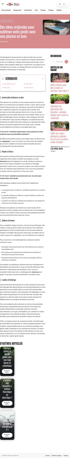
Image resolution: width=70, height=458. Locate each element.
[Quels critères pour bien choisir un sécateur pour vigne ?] (59, 77)
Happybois (6, 141)
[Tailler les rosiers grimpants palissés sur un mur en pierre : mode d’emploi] (59, 126)
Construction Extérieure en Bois (9, 84)
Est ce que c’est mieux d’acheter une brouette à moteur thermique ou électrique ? (7, 386)
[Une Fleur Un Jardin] (13, 4)
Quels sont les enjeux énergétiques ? (7, 425)
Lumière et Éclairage (29, 87)
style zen (35, 272)
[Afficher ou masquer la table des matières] (30, 79)
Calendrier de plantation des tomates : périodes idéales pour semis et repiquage (59, 112)
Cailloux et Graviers (29, 84)
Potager (59, 102)
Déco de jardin (7, 21)
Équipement (59, 80)
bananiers (3, 161)
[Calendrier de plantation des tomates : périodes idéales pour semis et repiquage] (59, 99)
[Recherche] (60, 4)
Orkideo (53, 151)
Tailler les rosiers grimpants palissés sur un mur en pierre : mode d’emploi (59, 138)
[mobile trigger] (3, 4)
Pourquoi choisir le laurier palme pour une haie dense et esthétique (7, 357)
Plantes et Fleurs (7, 87)
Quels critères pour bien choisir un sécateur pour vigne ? (59, 87)
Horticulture (60, 129)
